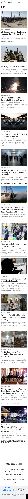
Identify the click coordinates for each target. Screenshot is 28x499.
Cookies (14, 482)
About (5, 479)
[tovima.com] (14, 2)
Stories (7, 474)
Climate (16, 472)
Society (16, 469)
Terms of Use (14, 479)
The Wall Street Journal (16, 474)
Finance (22, 469)
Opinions (22, 472)
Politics (6, 469)
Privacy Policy (21, 479)
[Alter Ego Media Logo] (7, 490)
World (11, 469)
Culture (5, 472)
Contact (9, 479)
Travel (11, 472)
